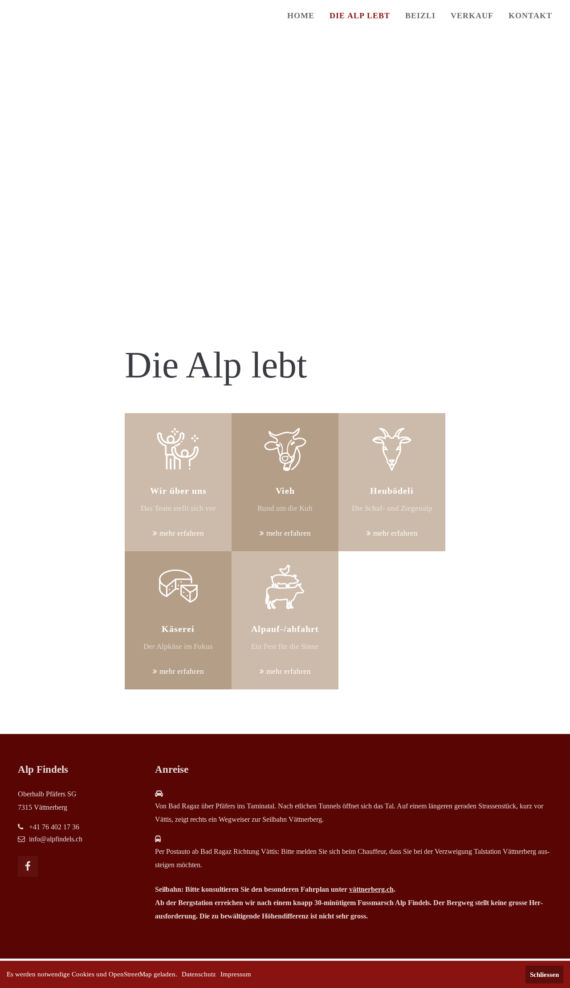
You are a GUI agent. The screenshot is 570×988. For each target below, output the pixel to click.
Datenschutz (199, 974)
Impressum (235, 974)
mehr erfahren (181, 533)
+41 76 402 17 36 (54, 827)
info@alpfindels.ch (55, 839)
